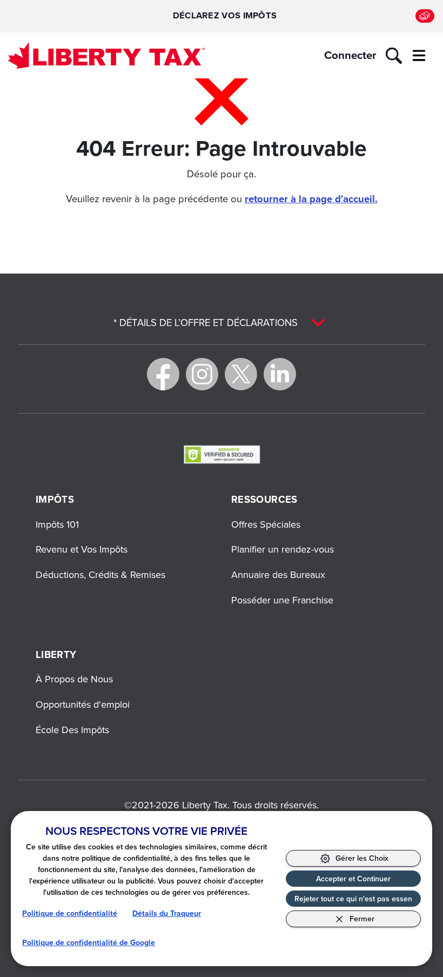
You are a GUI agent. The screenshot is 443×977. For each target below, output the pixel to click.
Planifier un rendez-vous (282, 549)
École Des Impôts (72, 729)
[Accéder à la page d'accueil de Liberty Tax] (106, 55)
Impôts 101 (57, 524)
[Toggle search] (394, 56)
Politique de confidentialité (69, 913)
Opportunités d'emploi (83, 704)
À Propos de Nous (74, 679)
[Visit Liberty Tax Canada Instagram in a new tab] (202, 374)
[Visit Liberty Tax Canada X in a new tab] (241, 374)
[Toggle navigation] (418, 55)
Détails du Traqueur (166, 913)
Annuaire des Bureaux (278, 574)
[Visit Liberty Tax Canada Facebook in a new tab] (163, 374)
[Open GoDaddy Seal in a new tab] (222, 454)
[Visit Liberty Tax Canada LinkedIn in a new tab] (280, 374)
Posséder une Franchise (282, 600)
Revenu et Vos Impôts (81, 549)
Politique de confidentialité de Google (88, 942)
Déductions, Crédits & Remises (100, 574)
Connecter (350, 55)
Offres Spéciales (265, 524)
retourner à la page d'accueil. (311, 198)
